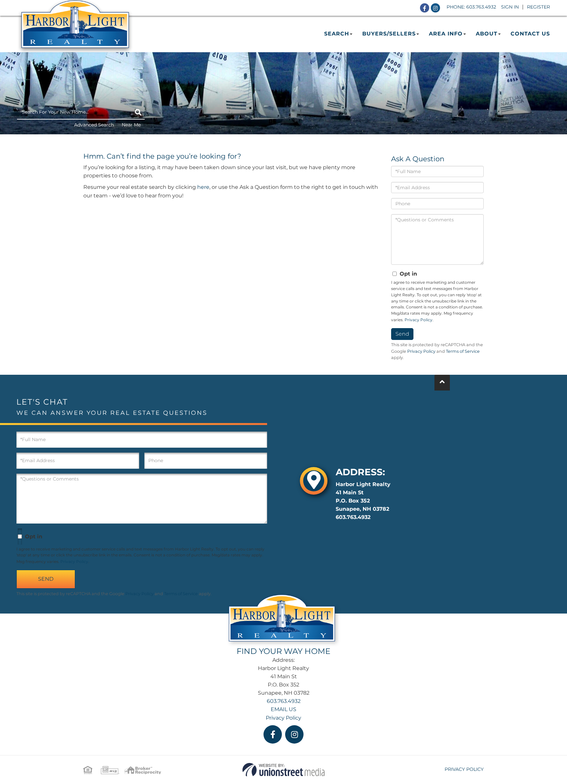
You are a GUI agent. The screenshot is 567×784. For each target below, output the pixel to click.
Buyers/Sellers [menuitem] (389, 34)
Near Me (131, 125)
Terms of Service (463, 351)
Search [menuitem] (336, 34)
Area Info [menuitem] (446, 34)
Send (402, 334)
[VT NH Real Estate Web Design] (283, 769)
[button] (138, 112)
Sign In (510, 7)
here (203, 187)
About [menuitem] (486, 34)
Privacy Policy (418, 319)
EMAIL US (283, 709)
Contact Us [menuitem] (530, 34)
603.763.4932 (481, 7)
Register (538, 7)
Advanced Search (94, 125)
